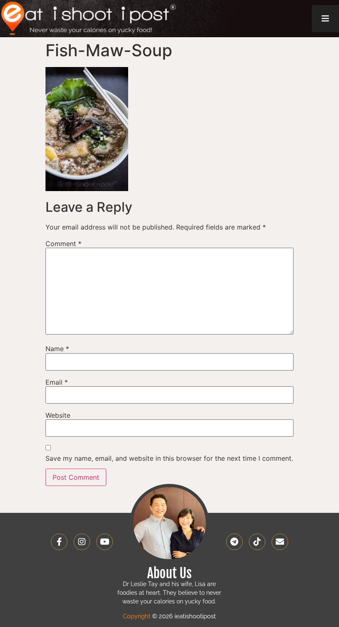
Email (56, 382)
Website (57, 415)
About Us (169, 573)
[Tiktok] (257, 542)
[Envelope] (280, 542)
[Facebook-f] (59, 542)
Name (57, 348)
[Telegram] (234, 542)
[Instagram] (82, 542)
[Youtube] (104, 542)
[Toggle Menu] (325, 18)
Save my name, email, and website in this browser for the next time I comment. (169, 458)
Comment (63, 243)
